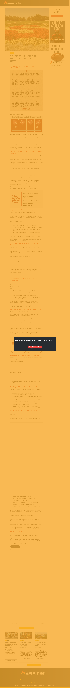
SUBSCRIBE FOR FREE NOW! (35, 346)
